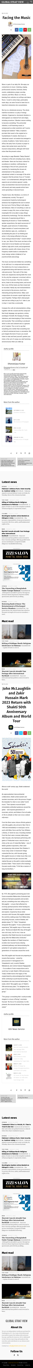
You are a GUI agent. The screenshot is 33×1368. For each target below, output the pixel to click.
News (3, 529)
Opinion (4, 586)
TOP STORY (5, 500)
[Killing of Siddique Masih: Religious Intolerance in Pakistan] (16, 631)
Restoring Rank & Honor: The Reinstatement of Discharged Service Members (13, 606)
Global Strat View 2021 (13, 1362)
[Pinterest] (25, 30)
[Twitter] (21, 30)
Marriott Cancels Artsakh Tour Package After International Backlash (14, 673)
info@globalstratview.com (17, 1346)
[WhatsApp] (29, 30)
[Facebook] (17, 30)
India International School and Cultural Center (15, 369)
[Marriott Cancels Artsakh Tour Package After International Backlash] (16, 659)
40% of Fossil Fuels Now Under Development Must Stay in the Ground (25, 462)
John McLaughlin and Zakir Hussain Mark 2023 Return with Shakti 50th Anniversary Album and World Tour (8, 463)
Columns (4, 513)
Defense (4, 486)
